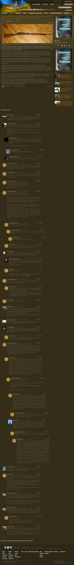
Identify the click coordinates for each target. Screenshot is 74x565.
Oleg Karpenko (10, 114)
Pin (72, 39)
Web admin (18, 20)
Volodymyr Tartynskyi (62, 563)
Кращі (3, 553)
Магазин (66, 13)
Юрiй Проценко (10, 306)
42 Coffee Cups (61, 562)
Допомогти (59, 4)
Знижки (52, 4)
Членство (45, 4)
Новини (10, 551)
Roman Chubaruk (15, 149)
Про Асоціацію (36, 4)
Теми (24, 13)
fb (57, 45)
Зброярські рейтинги (55, 13)
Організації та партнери (35, 13)
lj (67, 45)
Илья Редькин (10, 474)
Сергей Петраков (11, 181)
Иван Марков (12, 244)
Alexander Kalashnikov (12, 343)
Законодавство (9, 20)
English (59, 1)
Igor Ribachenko (11, 251)
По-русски (50, 22)
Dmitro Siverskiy (12, 286)
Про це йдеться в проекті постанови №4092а (15, 58)
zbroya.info (28, 275)
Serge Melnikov (61, 561)
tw (62, 45)
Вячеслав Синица (13, 223)
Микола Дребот (10, 299)
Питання (18, 13)
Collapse (70, 39)
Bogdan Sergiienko (13, 138)
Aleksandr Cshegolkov (12, 163)
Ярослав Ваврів (10, 327)
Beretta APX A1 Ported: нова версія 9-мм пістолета (66, 90)
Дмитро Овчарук (11, 466)
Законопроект (68, 4)
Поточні (41, 555)
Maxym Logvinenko (11, 319)
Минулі (41, 556)
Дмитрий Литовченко (12, 191)
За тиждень (4, 555)
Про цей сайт (13, 562)
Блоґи (11, 13)
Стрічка (4, 13)
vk (65, 45)
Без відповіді (17, 556)
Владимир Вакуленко (14, 156)
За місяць (4, 556)
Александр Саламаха (14, 258)
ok (69, 45)
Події (46, 13)
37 (24, 86)
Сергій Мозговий (11, 172)
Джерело (51, 86)
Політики (47, 553)
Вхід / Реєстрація (68, 1)
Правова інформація (6, 562)
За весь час (4, 558)
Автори (26, 551)
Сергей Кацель (16, 237)
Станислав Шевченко (12, 279)
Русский (55, 1)
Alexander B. (16, 420)
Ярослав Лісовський (11, 493)
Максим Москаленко (12, 123)
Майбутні (42, 553)
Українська (50, 1)
